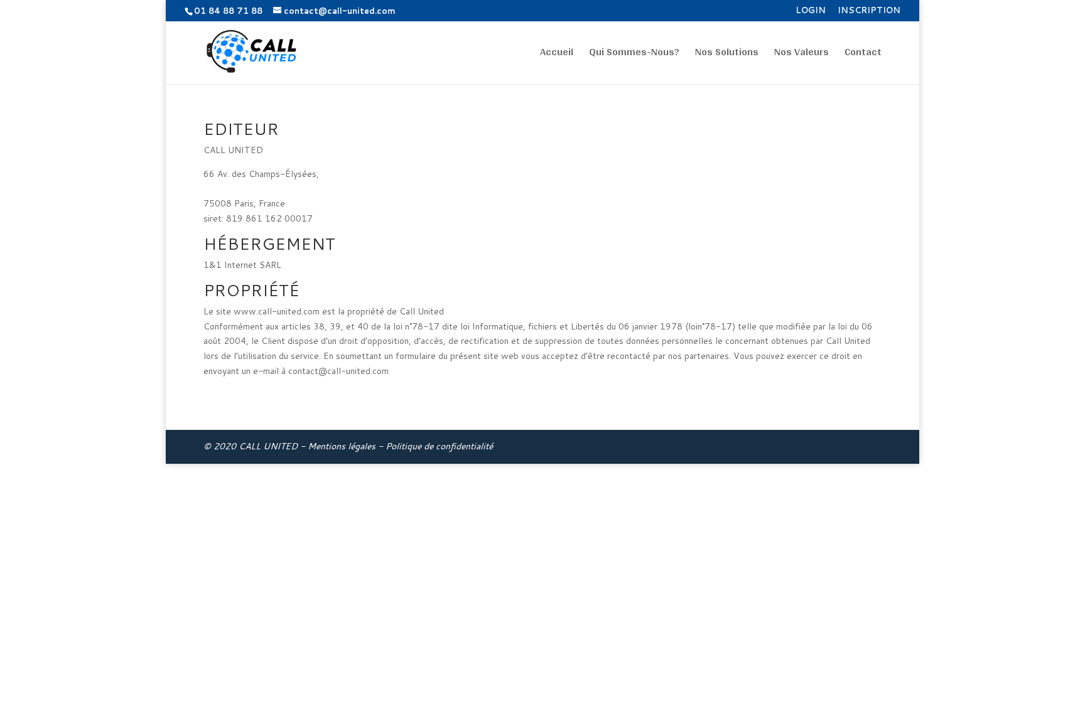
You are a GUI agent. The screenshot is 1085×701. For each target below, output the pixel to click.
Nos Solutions (726, 54)
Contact (863, 54)
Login (811, 11)
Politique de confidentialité (439, 446)
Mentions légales (341, 446)
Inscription (869, 11)
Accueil (556, 54)
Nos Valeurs (801, 54)
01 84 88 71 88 (228, 10)
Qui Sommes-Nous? (634, 54)
